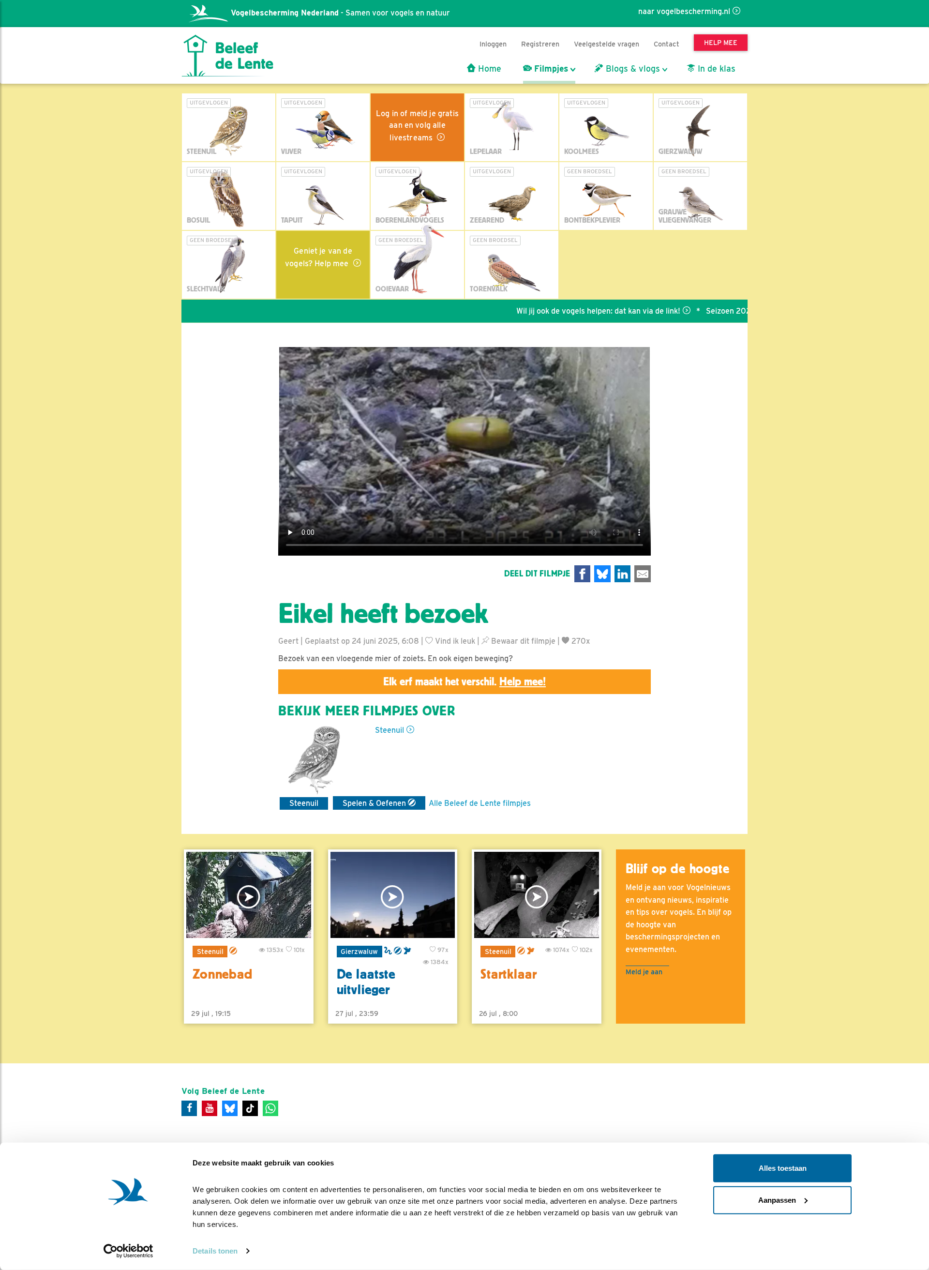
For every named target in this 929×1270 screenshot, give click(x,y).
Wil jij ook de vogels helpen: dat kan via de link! (560, 311)
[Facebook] (189, 1108)
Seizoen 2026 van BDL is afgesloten (731, 311)
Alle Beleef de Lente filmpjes (480, 803)
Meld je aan (644, 972)
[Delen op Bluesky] (602, 573)
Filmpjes (550, 69)
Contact (666, 44)
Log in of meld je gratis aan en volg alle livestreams (417, 125)
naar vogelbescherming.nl (684, 11)
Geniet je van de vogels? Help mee (318, 257)
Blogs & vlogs (631, 69)
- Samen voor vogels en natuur (340, 12)
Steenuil (389, 730)
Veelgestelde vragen (606, 44)
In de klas (715, 69)
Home (488, 69)
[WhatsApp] (270, 1108)
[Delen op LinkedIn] (622, 573)
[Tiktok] (250, 1108)
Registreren (540, 44)
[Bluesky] (230, 1108)
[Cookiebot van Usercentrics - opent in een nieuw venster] (128, 1251)
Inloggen (493, 44)
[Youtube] (209, 1108)
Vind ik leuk (454, 641)
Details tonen (215, 1251)
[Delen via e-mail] (642, 573)
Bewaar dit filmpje (522, 641)
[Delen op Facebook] (582, 573)
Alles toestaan (783, 1168)
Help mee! (522, 681)
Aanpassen (777, 1199)
